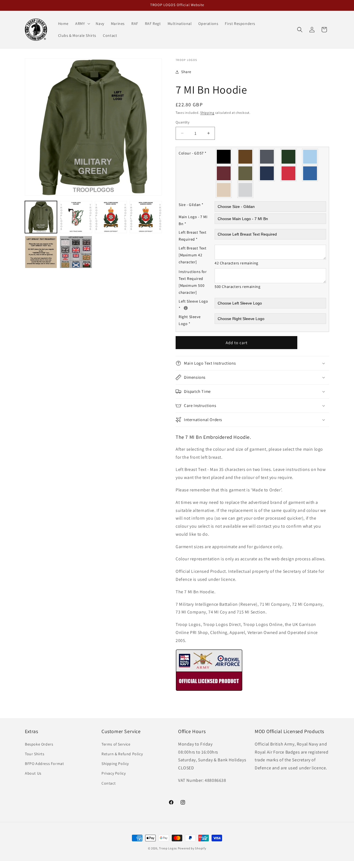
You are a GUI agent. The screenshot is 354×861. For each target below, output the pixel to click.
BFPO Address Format (44, 763)
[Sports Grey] (245, 190)
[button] (82, 23)
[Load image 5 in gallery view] (41, 252)
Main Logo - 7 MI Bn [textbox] (193, 220)
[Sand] (224, 190)
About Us (33, 773)
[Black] (224, 157)
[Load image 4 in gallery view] (146, 217)
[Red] (288, 173)
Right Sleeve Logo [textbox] (190, 320)
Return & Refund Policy (122, 753)
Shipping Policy (115, 763)
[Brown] (245, 157)
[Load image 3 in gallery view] (111, 217)
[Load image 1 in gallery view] (41, 217)
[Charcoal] (267, 157)
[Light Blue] (310, 157)
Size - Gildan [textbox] (191, 204)
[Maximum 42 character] (193, 255)
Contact (108, 783)
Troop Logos (168, 848)
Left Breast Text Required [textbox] (193, 236)
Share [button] (186, 71)
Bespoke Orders (39, 744)
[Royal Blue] (310, 173)
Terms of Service (116, 744)
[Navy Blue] (267, 173)
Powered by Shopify (192, 848)
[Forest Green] (288, 157)
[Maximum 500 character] (193, 282)
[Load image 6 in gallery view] (76, 252)
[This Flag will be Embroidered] (186, 308)
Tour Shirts (35, 753)
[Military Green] (245, 173)
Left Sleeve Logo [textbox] (197, 304)
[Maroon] (224, 173)
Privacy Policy (113, 773)
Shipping (207, 112)
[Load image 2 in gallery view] (76, 217)
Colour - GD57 (193, 153)
